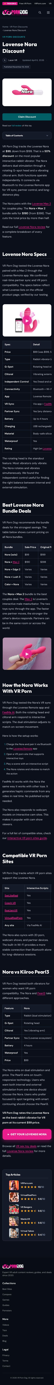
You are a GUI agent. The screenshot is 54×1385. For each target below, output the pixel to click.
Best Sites (7, 1289)
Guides (5, 1305)
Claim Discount (27, 116)
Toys (4, 1330)
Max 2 (16, 562)
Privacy (5, 1355)
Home (5, 26)
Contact (6, 1366)
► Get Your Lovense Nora (27, 1134)
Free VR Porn (25, 3)
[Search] (40, 12)
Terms (5, 1360)
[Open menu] (48, 12)
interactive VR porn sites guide (27, 838)
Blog (4, 1341)
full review (16, 125)
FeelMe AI (8, 712)
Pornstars (7, 1310)
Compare (6, 1294)
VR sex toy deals (26, 1146)
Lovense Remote (22, 748)
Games (5, 1299)
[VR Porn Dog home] (15, 12)
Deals (5, 1335)
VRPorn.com (40, 3)
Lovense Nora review (32, 227)
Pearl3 (41, 993)
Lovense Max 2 (41, 203)
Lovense (47, 448)
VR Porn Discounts (19, 26)
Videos (5, 1324)
